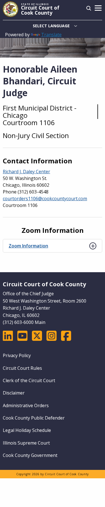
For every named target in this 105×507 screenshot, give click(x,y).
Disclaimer (14, 393)
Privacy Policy (17, 355)
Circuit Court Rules (22, 368)
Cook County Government (30, 455)
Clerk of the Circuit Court (29, 380)
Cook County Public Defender (34, 418)
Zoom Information (28, 246)
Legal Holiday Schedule (27, 430)
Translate (51, 34)
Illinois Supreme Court (26, 443)
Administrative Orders (26, 405)
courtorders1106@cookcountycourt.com (45, 198)
